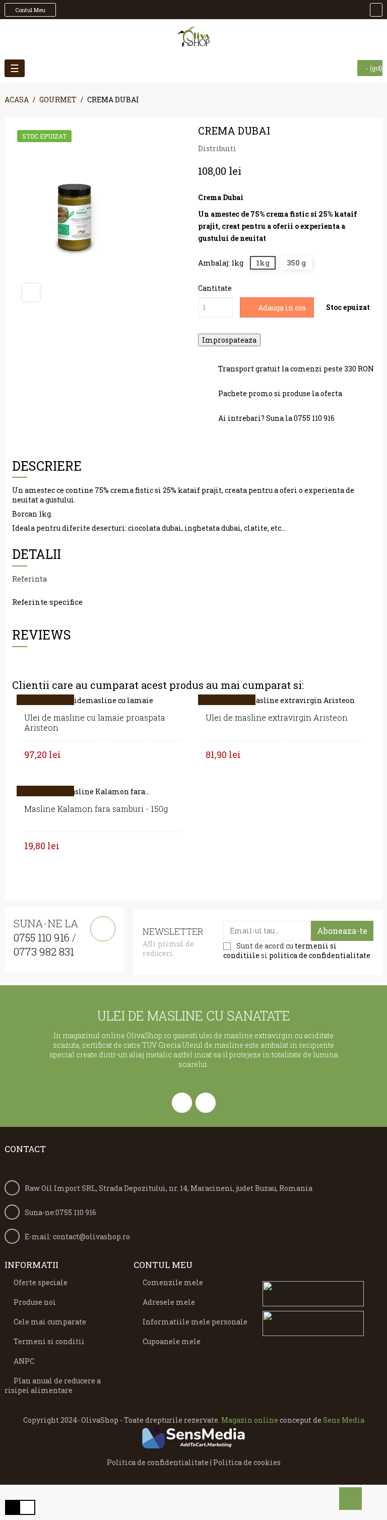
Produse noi (35, 1302)
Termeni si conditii (49, 1341)
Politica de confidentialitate (158, 1462)
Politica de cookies (247, 1462)
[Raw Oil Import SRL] (193, 36)
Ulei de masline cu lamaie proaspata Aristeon (94, 722)
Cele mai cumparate (50, 1321)
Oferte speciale (41, 1282)
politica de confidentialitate (319, 955)
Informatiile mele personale (195, 1321)
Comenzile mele (173, 1282)
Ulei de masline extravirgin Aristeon (277, 717)
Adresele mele (169, 1302)
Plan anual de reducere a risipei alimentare (53, 1385)
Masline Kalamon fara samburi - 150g (96, 808)
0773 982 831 (44, 951)
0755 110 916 (42, 937)
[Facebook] (182, 1103)
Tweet (262, 148)
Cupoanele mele (172, 1341)
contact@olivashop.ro (91, 1236)
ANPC (24, 1361)
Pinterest (277, 148)
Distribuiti (247, 148)
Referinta (29, 579)
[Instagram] (206, 1103)
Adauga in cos (281, 307)
